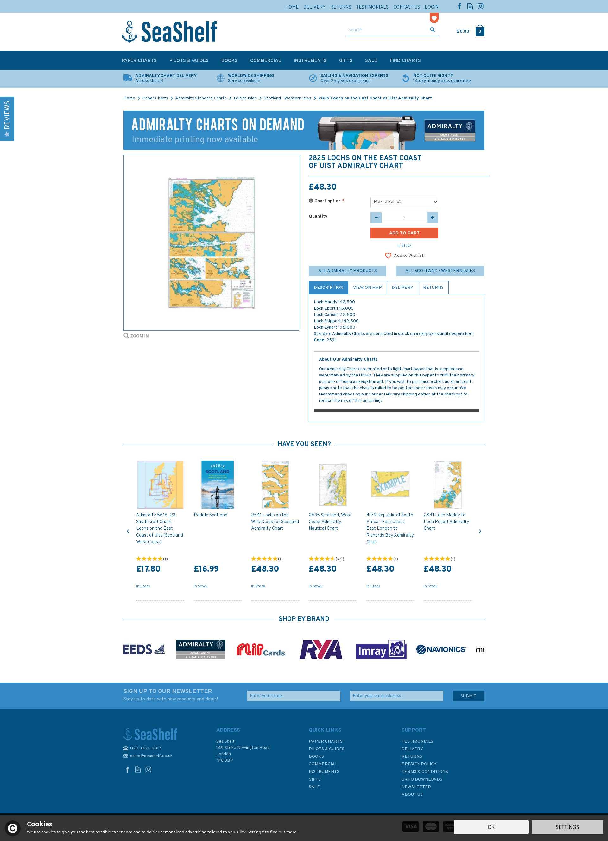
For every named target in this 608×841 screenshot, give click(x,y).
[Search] (432, 30)
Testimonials (417, 741)
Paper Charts (326, 741)
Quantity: (318, 216)
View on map (367, 287)
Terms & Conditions (425, 772)
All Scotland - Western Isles (440, 271)
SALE (314, 787)
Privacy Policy (419, 764)
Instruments (324, 772)
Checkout (479, 30)
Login (432, 7)
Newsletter (416, 787)
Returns (433, 287)
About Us (412, 794)
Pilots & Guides (327, 749)
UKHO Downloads (422, 779)
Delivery (402, 287)
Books (316, 756)
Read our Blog (470, 6)
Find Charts (405, 61)
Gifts (315, 779)
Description (328, 287)
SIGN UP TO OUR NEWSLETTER (171, 695)
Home (292, 7)
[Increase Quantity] (432, 217)
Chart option (329, 201)
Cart (457, 30)
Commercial (323, 764)
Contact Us (406, 7)
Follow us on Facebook (460, 6)
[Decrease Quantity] (376, 217)
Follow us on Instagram (480, 6)
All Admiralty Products (347, 271)
